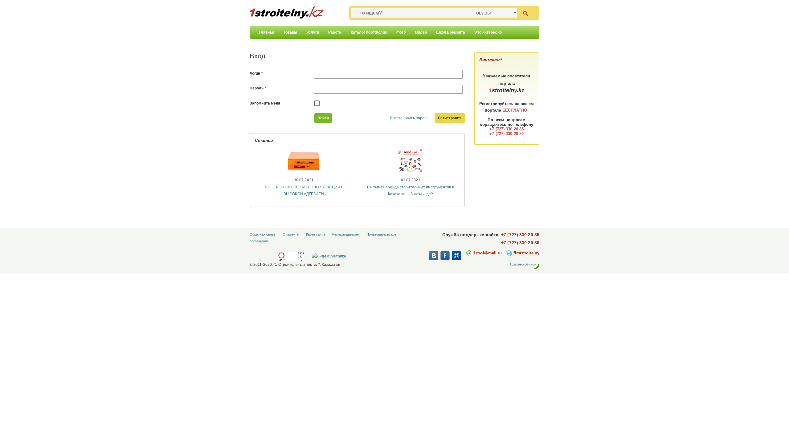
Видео (421, 32)
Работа (334, 32)
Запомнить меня (265, 103)
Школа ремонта (450, 32)
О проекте (291, 234)
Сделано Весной (523, 264)
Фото (401, 32)
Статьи (264, 140)
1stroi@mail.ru (487, 253)
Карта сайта (315, 234)
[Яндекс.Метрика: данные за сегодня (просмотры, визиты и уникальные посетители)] (329, 256)
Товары (290, 32)
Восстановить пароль (409, 118)
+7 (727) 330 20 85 (520, 234)
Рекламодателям (345, 234)
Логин (256, 73)
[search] (525, 13)
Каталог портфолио (369, 32)
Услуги (312, 32)
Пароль (258, 88)
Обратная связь (262, 234)
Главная (266, 32)
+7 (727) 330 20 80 (520, 242)
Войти (323, 118)
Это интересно (487, 32)
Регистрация (449, 118)
